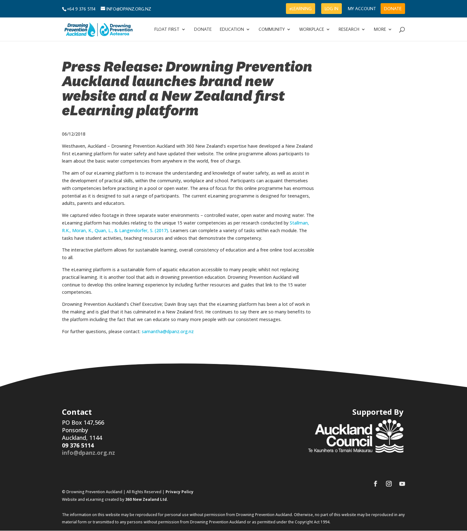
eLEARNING (300, 8)
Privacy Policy (179, 491)
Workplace (311, 29)
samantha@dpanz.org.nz (168, 331)
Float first (166, 29)
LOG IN (331, 8)
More (380, 29)
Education (232, 29)
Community (272, 29)
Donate (203, 29)
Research (349, 29)
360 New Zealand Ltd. (146, 499)
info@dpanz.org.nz (88, 452)
